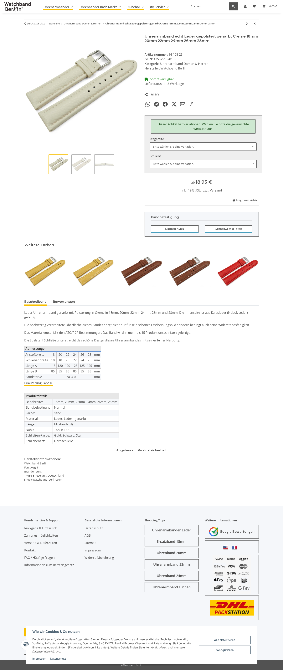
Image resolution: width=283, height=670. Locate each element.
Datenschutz (58, 658)
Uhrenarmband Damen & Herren (184, 64)
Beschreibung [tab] (35, 302)
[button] (152, 94)
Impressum (39, 658)
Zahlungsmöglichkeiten (41, 535)
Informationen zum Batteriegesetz (49, 565)
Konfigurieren (225, 650)
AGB (88, 535)
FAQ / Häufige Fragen (39, 557)
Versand (216, 190)
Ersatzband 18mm (172, 541)
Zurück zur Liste (36, 23)
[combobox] (203, 146)
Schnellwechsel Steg (228, 229)
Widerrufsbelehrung (99, 557)
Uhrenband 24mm (172, 575)
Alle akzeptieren (224, 640)
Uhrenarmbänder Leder (171, 530)
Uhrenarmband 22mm (171, 564)
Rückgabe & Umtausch (40, 528)
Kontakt (30, 550)
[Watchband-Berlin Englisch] (226, 547)
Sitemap (90, 543)
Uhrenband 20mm (172, 552)
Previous (31, 271)
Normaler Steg (174, 229)
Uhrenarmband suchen (172, 587)
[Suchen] (233, 6)
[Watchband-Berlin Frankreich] (235, 547)
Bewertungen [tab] (64, 302)
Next (252, 271)
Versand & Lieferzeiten (40, 543)
